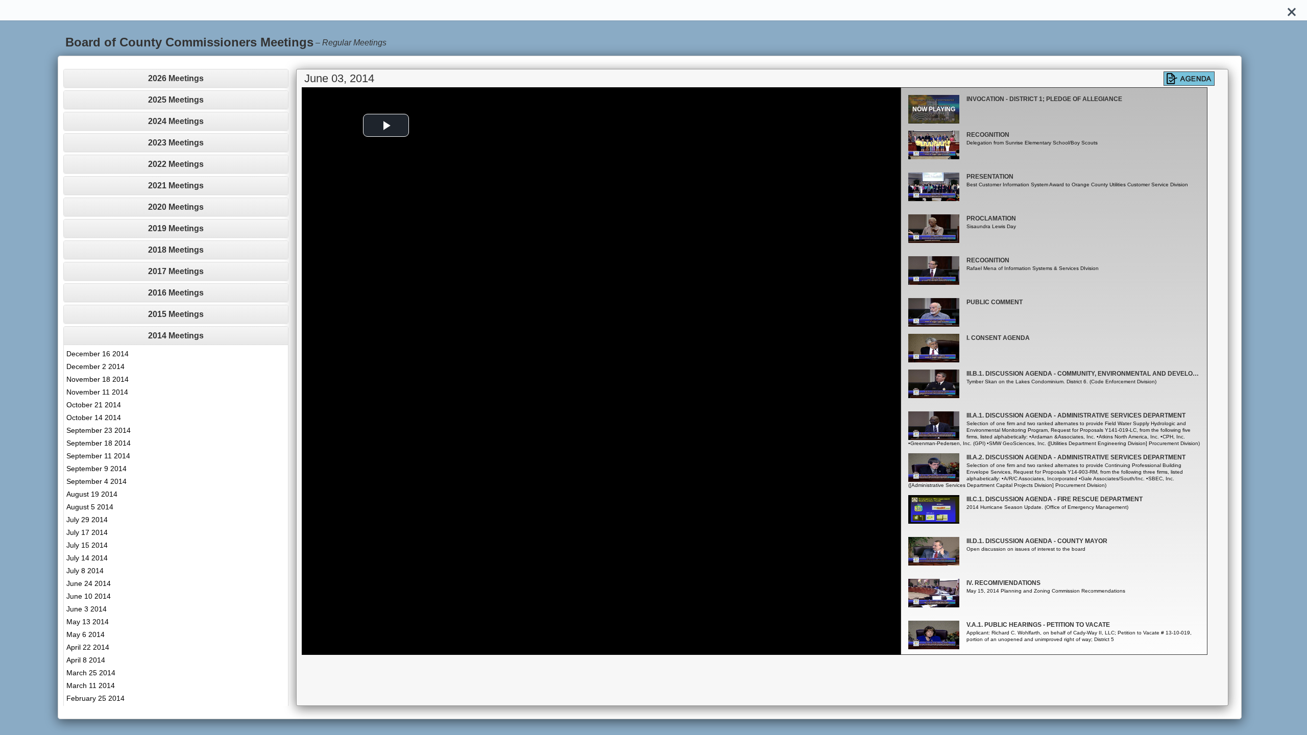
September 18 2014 (98, 443)
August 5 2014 (89, 507)
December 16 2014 (97, 354)
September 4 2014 (96, 481)
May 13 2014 (87, 622)
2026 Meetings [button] (176, 78)
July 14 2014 (87, 558)
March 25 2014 (90, 673)
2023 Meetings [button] (176, 142)
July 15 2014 (87, 545)
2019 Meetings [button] (176, 228)
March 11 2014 (90, 685)
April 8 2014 (85, 660)
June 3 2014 (86, 609)
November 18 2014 (97, 379)
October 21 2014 (93, 405)
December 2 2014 (95, 366)
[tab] (176, 78)
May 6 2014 (85, 634)
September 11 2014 (98, 456)
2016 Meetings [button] (176, 292)
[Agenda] (1189, 78)
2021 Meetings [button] (176, 185)
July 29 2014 (87, 520)
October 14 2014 (93, 417)
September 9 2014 (96, 468)
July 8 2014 (85, 571)
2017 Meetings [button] (176, 271)
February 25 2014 (95, 698)
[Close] (1291, 10)
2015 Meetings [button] (176, 314)
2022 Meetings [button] (176, 164)
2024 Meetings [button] (176, 121)
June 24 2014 (88, 583)
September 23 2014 (98, 430)
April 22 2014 (87, 647)
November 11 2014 (97, 392)
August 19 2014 (91, 494)
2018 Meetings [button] (176, 250)
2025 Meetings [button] (176, 99)
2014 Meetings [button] (176, 335)
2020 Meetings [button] (176, 207)
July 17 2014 (87, 532)
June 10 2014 (88, 596)
